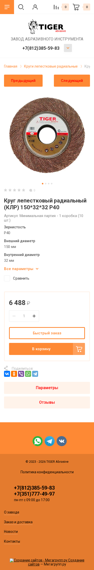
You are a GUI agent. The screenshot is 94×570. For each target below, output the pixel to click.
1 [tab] (42, 183)
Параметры (47, 387)
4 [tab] (51, 183)
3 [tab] (48, 183)
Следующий (72, 80)
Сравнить (21, 278)
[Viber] (21, 374)
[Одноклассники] (14, 374)
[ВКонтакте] (7, 374)
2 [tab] (45, 183)
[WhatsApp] (28, 374)
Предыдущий (23, 80)
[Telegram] (35, 374)
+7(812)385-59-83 (40, 48)
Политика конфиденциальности (47, 472)
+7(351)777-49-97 (34, 494)
